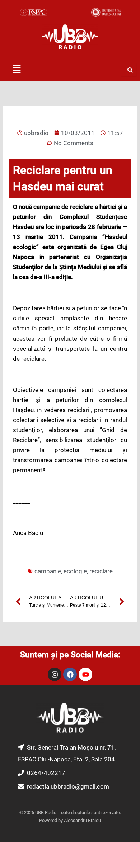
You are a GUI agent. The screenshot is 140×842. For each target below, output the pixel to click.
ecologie (75, 571)
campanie (47, 571)
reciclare (101, 571)
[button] (16, 69)
